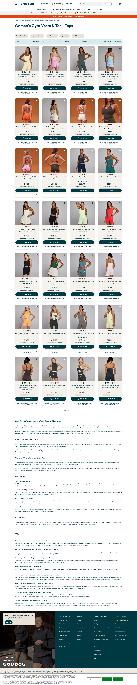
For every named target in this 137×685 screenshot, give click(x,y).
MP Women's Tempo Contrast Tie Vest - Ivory (54, 334)
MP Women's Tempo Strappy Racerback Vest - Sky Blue (110, 75)
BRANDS (69, 4)
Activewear (80, 624)
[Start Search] (81, 4)
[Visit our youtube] (20, 664)
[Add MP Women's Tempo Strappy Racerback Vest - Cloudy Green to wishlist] (92, 48)
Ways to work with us (100, 646)
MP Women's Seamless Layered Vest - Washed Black (54, 230)
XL (17, 67)
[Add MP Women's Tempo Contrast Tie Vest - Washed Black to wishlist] (92, 359)
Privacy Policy (47, 683)
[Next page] (72, 410)
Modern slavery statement (101, 627)
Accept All (118, 679)
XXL (23, 67)
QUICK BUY (28, 88)
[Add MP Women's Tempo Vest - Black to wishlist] (36, 254)
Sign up (8, 622)
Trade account (98, 643)
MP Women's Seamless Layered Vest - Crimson (110, 230)
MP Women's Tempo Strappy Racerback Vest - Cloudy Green (82, 75)
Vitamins (79, 635)
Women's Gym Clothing (32, 20)
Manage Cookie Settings (94, 679)
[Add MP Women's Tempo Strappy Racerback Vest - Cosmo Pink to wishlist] (64, 48)
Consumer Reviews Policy (101, 639)
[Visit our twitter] (16, 664)
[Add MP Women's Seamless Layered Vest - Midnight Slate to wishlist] (92, 254)
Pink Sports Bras (52, 36)
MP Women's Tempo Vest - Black (27, 281)
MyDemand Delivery (64, 643)
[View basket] (120, 4)
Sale (85, 9)
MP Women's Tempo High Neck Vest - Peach (27, 334)
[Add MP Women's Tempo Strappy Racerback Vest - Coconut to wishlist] (64, 100)
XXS (18, 269)
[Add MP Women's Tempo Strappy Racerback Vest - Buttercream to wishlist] (36, 48)
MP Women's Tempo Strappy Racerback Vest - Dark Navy (110, 386)
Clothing (22, 20)
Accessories (70, 9)
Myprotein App (63, 620)
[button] (22, 72)
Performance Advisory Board (102, 662)
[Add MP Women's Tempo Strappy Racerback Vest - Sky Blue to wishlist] (120, 48)
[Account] (115, 4)
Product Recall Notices (65, 646)
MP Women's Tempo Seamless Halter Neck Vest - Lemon (110, 334)
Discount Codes (119, 624)
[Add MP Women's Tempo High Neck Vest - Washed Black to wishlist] (64, 359)
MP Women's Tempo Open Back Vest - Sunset (27, 127)
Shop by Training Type (95, 9)
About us (96, 620)
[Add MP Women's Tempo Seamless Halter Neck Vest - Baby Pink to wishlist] (120, 254)
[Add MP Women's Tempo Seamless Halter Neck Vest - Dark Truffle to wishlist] (92, 306)
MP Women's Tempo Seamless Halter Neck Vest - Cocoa (110, 127)
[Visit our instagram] (4, 664)
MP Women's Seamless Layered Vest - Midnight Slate (82, 282)
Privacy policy (97, 631)
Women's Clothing (48, 9)
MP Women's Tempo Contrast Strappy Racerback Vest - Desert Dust (27, 231)
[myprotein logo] (24, 4)
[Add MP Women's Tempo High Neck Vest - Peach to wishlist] (36, 306)
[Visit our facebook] (8, 664)
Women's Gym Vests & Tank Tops (49, 20)
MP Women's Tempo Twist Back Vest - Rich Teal (110, 177)
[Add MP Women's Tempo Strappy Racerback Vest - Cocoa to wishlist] (36, 359)
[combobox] (95, 4)
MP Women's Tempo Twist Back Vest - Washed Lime (82, 230)
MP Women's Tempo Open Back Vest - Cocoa (54, 177)
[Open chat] (23, 664)
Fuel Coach (108, 3)
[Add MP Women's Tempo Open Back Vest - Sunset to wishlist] (36, 100)
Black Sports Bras (78, 36)
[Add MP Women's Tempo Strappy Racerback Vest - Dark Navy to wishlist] (120, 359)
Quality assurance (99, 624)
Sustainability (97, 650)
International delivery (65, 631)
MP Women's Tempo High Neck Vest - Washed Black (54, 386)
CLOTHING (57, 4)
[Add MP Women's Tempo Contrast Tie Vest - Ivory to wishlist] (64, 306)
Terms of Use (56, 683)
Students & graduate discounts (124, 627)
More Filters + (108, 41)
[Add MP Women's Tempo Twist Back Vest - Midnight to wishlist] (92, 150)
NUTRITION (45, 4)
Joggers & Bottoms (37, 36)
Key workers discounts (121, 635)
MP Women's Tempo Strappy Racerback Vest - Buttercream (27, 75)
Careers (96, 658)
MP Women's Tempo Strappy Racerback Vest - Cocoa (27, 386)
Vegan (79, 639)
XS (17, 63)
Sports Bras (65, 36)
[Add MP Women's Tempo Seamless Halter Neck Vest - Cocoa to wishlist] (120, 100)
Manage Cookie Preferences (12, 653)
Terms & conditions (99, 635)
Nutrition (79, 631)
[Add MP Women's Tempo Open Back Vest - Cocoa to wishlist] (64, 150)
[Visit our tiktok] (12, 664)
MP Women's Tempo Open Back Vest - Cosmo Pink (27, 177)
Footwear (79, 9)
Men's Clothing (60, 9)
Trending (38, 9)
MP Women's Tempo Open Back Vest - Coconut (82, 127)
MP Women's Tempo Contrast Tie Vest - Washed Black (82, 386)
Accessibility (97, 654)
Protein (79, 620)
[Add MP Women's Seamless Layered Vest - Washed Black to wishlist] (64, 203)
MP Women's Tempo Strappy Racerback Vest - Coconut (55, 127)
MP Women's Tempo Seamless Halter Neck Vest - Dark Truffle (82, 334)
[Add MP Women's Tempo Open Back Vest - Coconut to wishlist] (92, 100)
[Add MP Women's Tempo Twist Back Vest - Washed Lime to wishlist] (92, 203)
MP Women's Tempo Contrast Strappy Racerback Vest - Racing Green (54, 283)
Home (17, 20)
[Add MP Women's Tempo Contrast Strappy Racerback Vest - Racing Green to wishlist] (64, 254)
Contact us (62, 624)
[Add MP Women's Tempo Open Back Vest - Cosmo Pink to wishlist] (36, 150)
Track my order (63, 635)
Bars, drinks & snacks (83, 627)
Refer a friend (122, 620)
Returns (61, 627)
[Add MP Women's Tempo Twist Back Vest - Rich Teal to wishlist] (120, 150)
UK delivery (62, 639)
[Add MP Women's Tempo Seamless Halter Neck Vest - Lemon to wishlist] (120, 306)
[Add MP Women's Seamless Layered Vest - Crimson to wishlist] (120, 203)
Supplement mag (120, 631)
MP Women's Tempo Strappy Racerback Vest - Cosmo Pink (55, 75)
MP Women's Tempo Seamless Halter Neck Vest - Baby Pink (110, 282)
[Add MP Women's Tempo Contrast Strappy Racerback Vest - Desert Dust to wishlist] (36, 203)
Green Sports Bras (21, 36)
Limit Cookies (107, 679)
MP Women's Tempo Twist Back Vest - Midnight (82, 177)
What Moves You (120, 639)
